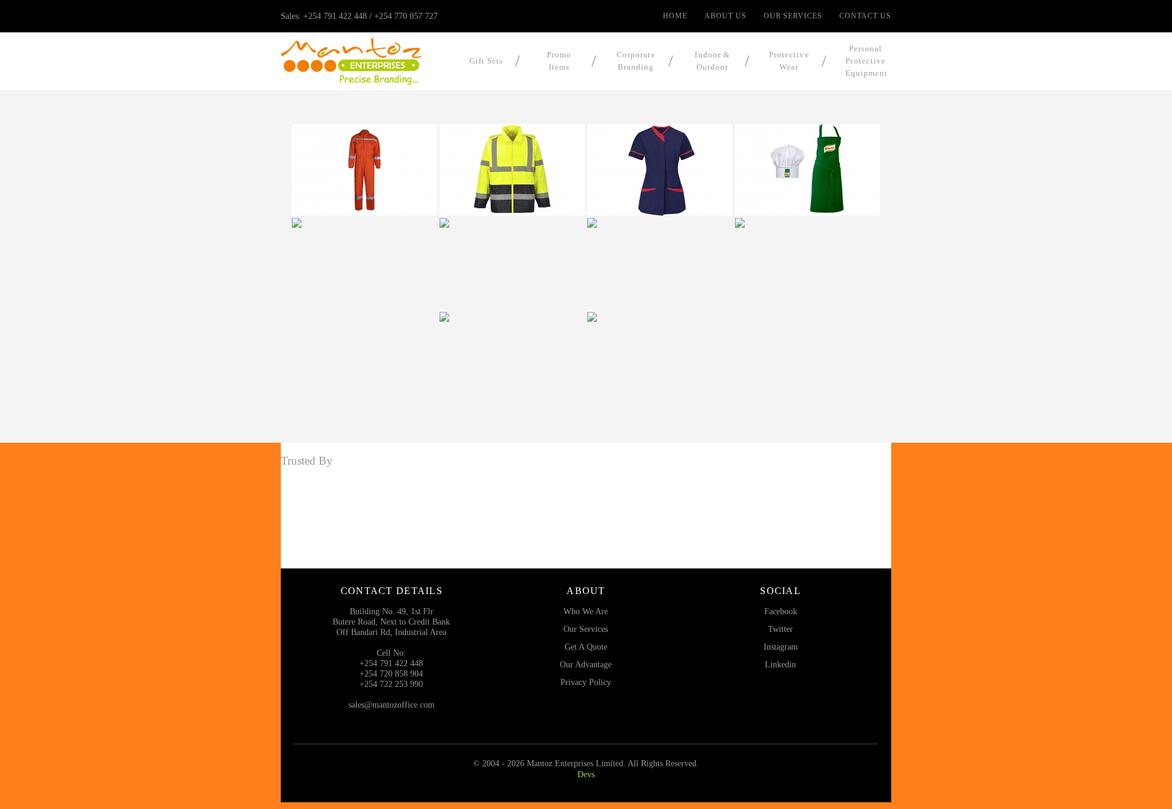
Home (675, 16)
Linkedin (780, 664)
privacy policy (585, 682)
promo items (559, 60)
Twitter (780, 629)
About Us (725, 16)
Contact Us (865, 16)
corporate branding (636, 60)
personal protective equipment (866, 61)
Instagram (781, 646)
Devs (586, 774)
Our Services (793, 16)
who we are (585, 611)
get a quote (586, 646)
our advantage (586, 664)
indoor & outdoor (712, 60)
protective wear (789, 60)
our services (585, 629)
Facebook (780, 611)
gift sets (486, 60)
